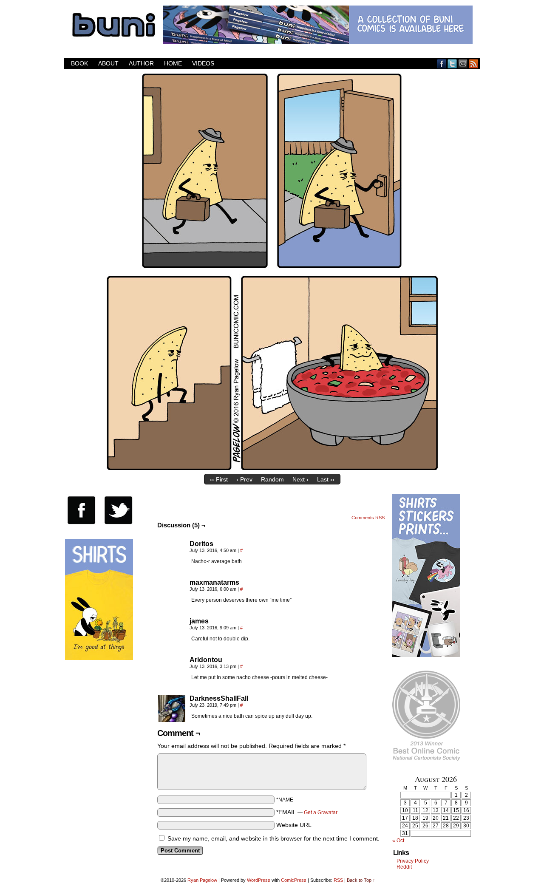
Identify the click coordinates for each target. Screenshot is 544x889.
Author (141, 63)
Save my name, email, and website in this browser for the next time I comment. (273, 838)
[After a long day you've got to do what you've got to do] (272, 467)
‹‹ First (219, 479)
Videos (203, 63)
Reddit (404, 867)
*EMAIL (306, 812)
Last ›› (325, 479)
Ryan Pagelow (202, 880)
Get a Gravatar (320, 812)
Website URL (294, 824)
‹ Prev (244, 479)
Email (463, 63)
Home (173, 63)
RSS (473, 63)
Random (272, 479)
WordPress (258, 880)
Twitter (452, 63)
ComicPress (293, 880)
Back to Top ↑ (361, 880)
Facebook (441, 63)
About (108, 63)
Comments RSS (368, 517)
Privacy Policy (413, 861)
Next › (300, 479)
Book (79, 63)
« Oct (398, 841)
